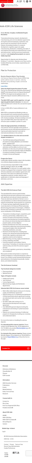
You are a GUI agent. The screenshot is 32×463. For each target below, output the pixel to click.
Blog (20, 1)
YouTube (17, 453)
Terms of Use (19, 444)
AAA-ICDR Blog (7, 417)
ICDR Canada (6, 375)
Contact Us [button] (6, 348)
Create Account (3, 1)
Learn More (4, 86)
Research (5, 393)
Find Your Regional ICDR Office (11, 405)
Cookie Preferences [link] (9, 448)
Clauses (5, 373)
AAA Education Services (9, 383)
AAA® (4, 415)
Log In (4, 431)
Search (24, 1)
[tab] (16, 348)
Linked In (14, 453)
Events (4, 387)
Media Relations (7, 389)
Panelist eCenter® (8, 407)
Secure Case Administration (12, 446)
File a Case (10, 1)
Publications (6, 385)
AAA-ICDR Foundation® (9, 419)
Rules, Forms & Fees (8, 391)
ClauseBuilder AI (7, 371)
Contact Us (18, 1)
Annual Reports (7, 421)
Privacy (12, 444)
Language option (27, 1)
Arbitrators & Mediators (9, 369)
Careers (5, 424)
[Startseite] (13, 5)
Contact (6, 444)
